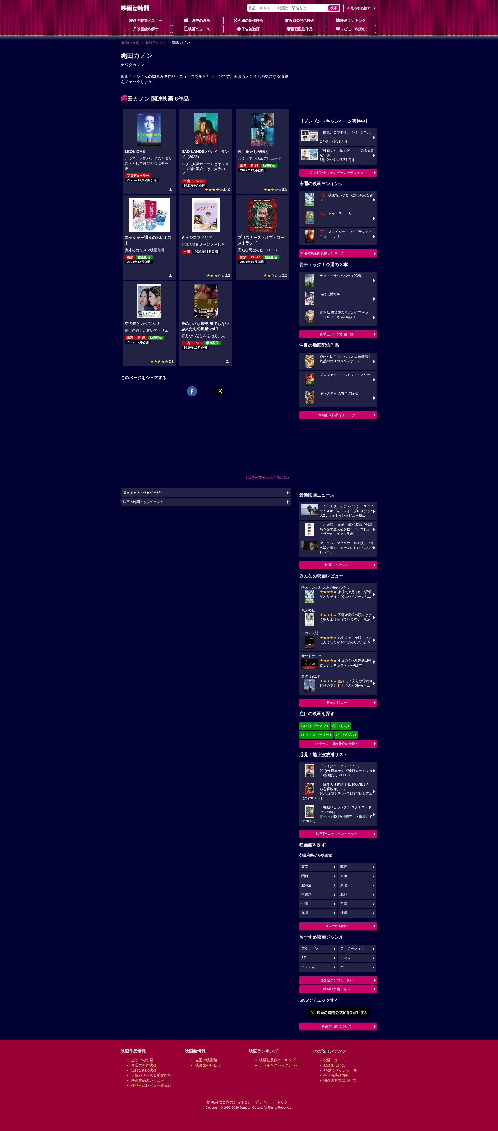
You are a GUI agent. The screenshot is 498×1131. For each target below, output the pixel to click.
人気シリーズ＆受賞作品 (151, 1075)
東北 (343, 885)
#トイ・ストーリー (314, 735)
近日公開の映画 (301, 20)
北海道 (306, 885)
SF (303, 958)
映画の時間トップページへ (143, 502)
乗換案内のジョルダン (233, 1102)
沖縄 (343, 913)
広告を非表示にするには (267, 477)
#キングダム (344, 735)
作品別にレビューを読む (151, 1085)
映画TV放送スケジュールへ (336, 834)
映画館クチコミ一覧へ (337, 980)
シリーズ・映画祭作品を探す (337, 743)
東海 (343, 876)
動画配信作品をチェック (336, 415)
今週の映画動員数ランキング (322, 253)
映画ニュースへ (337, 565)
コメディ (308, 967)
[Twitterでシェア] (220, 391)
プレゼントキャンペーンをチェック (337, 172)
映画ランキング (353, 20)
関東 (343, 867)
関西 (304, 876)
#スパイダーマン (313, 726)
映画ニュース (199, 29)
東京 (304, 867)
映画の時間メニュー (145, 20)
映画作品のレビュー (147, 1080)
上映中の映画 (199, 20)
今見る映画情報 (336, 1075)
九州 (304, 913)
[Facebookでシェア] (192, 391)
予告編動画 (250, 29)
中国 (304, 904)
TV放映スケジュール (340, 1070)
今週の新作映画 (250, 20)
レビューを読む (353, 29)
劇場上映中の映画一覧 (337, 334)
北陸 (343, 894)
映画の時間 (130, 42)
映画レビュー (337, 702)
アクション (309, 949)
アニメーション (352, 949)
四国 (343, 904)
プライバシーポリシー (273, 1102)
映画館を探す (148, 29)
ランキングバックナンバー (281, 1065)
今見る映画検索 (359, 8)
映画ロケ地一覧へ (336, 989)
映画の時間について (337, 1026)
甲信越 (306, 894)
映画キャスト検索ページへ (143, 492)
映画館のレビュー (209, 1065)
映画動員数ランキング (277, 1060)
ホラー (345, 967)
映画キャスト (156, 42)
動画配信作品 (302, 29)
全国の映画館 (206, 1060)
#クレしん (339, 726)
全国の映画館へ (337, 926)
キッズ (345, 958)
